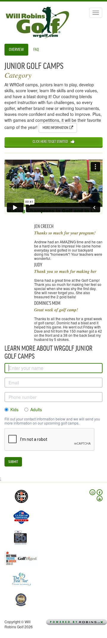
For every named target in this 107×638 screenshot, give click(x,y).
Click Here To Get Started (50, 141)
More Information (56, 127)
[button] (11, 187)
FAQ (36, 50)
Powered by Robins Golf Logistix (85, 622)
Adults (36, 409)
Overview (16, 50)
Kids (14, 409)
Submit (13, 462)
